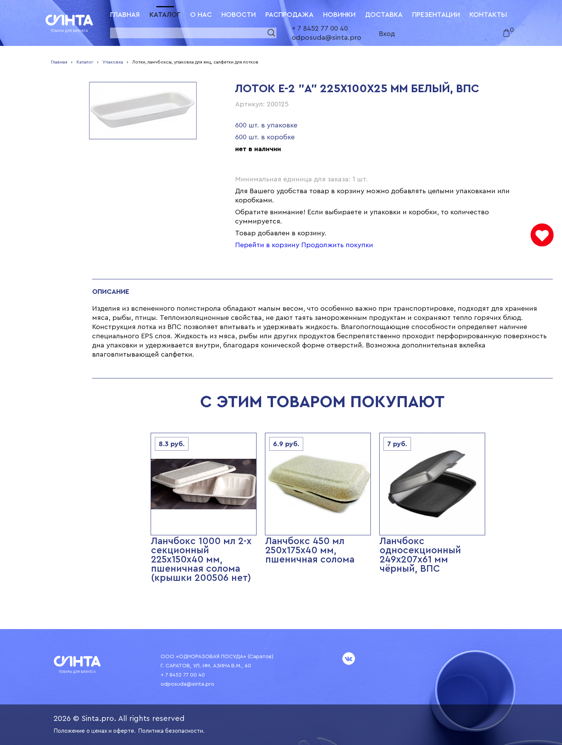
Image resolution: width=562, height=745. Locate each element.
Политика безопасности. (171, 731)
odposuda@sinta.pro (326, 37)
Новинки (339, 14)
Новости (238, 14)
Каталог (164, 14)
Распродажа (289, 14)
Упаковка (112, 62)
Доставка (384, 14)
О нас (201, 14)
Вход (387, 33)
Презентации (436, 14)
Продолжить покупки (337, 244)
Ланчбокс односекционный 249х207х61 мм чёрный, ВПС (420, 555)
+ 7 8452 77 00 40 (320, 28)
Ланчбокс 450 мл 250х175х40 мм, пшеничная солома (309, 550)
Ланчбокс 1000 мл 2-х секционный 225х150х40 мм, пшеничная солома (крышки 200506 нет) (201, 559)
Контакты (488, 14)
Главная (125, 14)
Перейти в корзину (267, 244)
